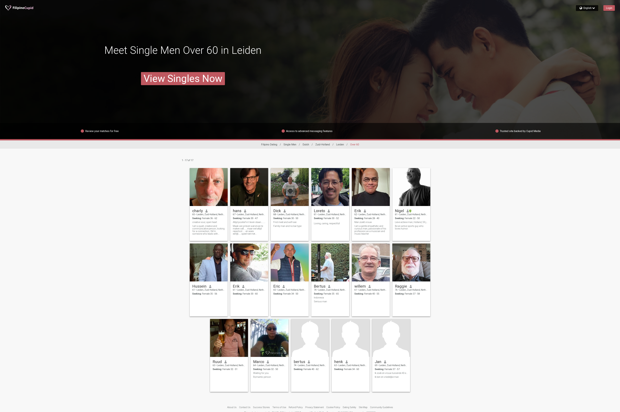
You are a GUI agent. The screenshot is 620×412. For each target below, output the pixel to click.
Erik (357, 211)
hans (237, 211)
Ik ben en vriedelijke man (387, 377)
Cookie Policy (333, 407)
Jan (378, 361)
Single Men (290, 144)
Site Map (363, 407)
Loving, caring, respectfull (327, 223)
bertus (299, 361)
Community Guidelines (381, 407)
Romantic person (262, 377)
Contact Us (244, 407)
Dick (277, 211)
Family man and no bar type (287, 226)
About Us (232, 407)
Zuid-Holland (322, 144)
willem (360, 286)
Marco (258, 361)
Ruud (217, 361)
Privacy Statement (314, 407)
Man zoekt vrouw (363, 222)
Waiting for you (261, 373)
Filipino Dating (269, 144)
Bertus (320, 286)
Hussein (199, 286)
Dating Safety (349, 407)
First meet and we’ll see (284, 222)
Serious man (320, 301)
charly (197, 211)
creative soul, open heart (204, 222)
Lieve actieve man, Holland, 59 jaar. (411, 222)
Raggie (401, 286)
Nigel (399, 211)
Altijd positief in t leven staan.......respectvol (249, 222)
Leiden (340, 144)
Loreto (319, 211)
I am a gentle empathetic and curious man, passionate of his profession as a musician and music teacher (370, 230)
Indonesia (319, 297)
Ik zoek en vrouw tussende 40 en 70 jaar (391, 373)
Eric (276, 286)
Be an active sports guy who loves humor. (409, 227)
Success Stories (261, 407)
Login (609, 8)
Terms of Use (279, 407)
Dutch (306, 144)
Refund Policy (296, 407)
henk (338, 361)
